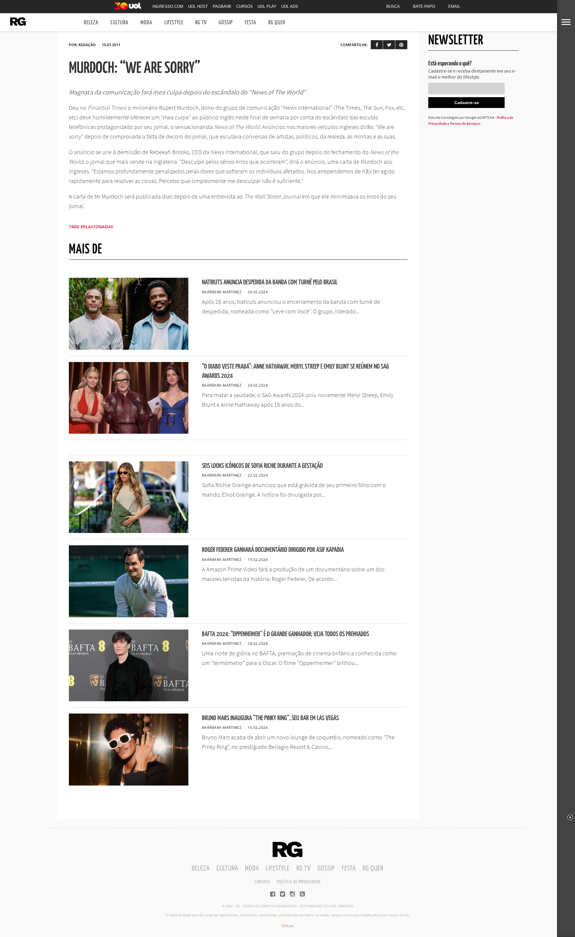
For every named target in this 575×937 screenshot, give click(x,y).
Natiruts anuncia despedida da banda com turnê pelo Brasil (270, 282)
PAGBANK (222, 6)
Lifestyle (173, 22)
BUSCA (393, 6)
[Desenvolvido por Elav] (287, 928)
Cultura (119, 22)
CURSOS (244, 6)
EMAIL (454, 6)
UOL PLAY (267, 6)
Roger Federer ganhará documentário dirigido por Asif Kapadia (273, 549)
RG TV (201, 22)
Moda (146, 22)
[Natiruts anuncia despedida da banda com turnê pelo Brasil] (128, 348)
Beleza (91, 22)
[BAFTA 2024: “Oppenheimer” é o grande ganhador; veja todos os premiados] (128, 699)
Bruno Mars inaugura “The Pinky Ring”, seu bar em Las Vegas (270, 718)
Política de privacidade (299, 882)
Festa (250, 22)
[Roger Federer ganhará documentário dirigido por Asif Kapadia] (128, 615)
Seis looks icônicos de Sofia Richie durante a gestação (262, 466)
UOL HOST (198, 6)
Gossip (226, 22)
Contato (262, 882)
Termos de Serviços (465, 123)
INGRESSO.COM (167, 6)
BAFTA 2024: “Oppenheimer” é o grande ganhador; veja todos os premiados (285, 634)
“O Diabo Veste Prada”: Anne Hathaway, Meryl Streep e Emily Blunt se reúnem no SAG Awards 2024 (295, 371)
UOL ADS (289, 6)
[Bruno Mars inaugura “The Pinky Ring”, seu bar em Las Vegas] (128, 783)
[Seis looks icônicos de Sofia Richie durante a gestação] (128, 531)
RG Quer (276, 22)
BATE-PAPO (424, 6)
